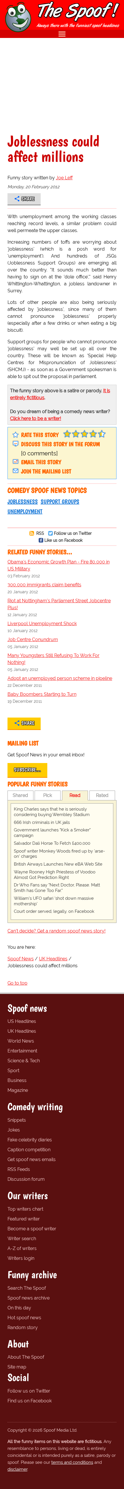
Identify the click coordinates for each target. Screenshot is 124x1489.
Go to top (17, 983)
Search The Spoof (26, 1288)
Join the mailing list (46, 471)
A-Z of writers (22, 1248)
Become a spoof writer (31, 1228)
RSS (39, 533)
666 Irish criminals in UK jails (42, 822)
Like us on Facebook (63, 540)
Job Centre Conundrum (32, 639)
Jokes (13, 1130)
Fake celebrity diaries (29, 1140)
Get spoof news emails (31, 1159)
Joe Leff (64, 177)
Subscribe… (27, 770)
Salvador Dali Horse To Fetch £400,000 (52, 843)
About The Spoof (25, 1357)
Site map (16, 1367)
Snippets (16, 1120)
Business (17, 1080)
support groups (60, 501)
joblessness (22, 501)
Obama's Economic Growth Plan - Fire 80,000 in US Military (58, 565)
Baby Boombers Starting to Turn (41, 694)
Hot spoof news (24, 1317)
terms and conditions (72, 1462)
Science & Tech (23, 1060)
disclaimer (17, 1469)
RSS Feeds (18, 1169)
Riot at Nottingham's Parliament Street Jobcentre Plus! (59, 604)
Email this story (41, 462)
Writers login (20, 1258)
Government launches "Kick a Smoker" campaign (52, 832)
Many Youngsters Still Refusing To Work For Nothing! (53, 659)
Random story (22, 1327)
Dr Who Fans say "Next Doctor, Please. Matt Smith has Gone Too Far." (57, 887)
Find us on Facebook (29, 1401)
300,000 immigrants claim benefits (44, 584)
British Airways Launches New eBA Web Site (58, 864)
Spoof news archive (28, 1298)
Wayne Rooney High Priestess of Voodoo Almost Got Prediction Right (54, 874)
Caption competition (28, 1149)
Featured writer (23, 1219)
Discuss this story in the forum (60, 444)
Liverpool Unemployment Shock (42, 623)
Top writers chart (25, 1209)
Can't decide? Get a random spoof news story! (56, 931)
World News (20, 1041)
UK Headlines (21, 1031)
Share (27, 199)
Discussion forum (26, 1179)
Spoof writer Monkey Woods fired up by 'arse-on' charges (59, 853)
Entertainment (22, 1051)
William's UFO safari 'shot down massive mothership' (54, 901)
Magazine (17, 1090)
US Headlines (21, 1021)
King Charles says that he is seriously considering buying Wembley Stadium (52, 811)
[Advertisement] (62, 85)
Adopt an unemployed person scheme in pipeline (59, 678)
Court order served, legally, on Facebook (54, 911)
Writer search (21, 1238)
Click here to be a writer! (35, 418)
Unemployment (24, 511)
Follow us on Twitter (73, 533)
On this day (19, 1308)
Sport (13, 1070)
